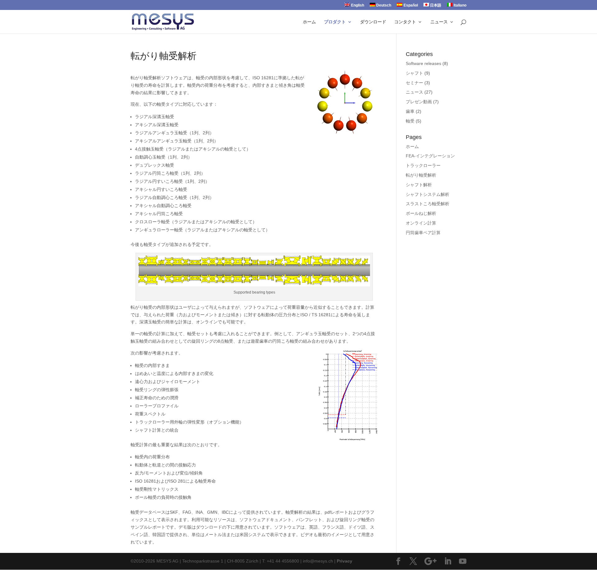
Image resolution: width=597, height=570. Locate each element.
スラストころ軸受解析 (427, 203)
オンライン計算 (421, 222)
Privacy (344, 560)
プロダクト (335, 22)
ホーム (309, 22)
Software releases (423, 63)
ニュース (439, 22)
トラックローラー (423, 165)
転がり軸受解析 (421, 175)
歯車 (410, 111)
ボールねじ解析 (421, 213)
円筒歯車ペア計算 (423, 232)
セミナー (414, 82)
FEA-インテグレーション (430, 155)
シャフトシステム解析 (427, 194)
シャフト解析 (419, 184)
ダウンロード (373, 22)
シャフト (414, 73)
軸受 (410, 120)
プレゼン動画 (419, 101)
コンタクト (405, 22)
